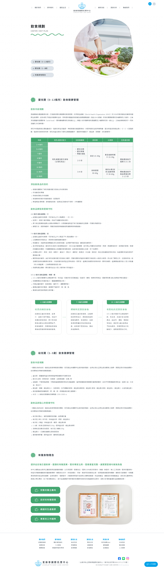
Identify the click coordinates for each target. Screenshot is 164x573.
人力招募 (122, 548)
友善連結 (106, 548)
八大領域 (58, 545)
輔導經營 (42, 548)
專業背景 (42, 545)
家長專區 (90, 548)
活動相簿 (90, 545)
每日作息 (74, 542)
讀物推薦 (106, 545)
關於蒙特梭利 (58, 542)
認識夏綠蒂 (42, 542)
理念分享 (90, 542)
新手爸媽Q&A (106, 542)
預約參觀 (122, 545)
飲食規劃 (74, 548)
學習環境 (74, 545)
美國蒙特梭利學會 (58, 548)
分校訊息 (122, 542)
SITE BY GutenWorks (123, 565)
